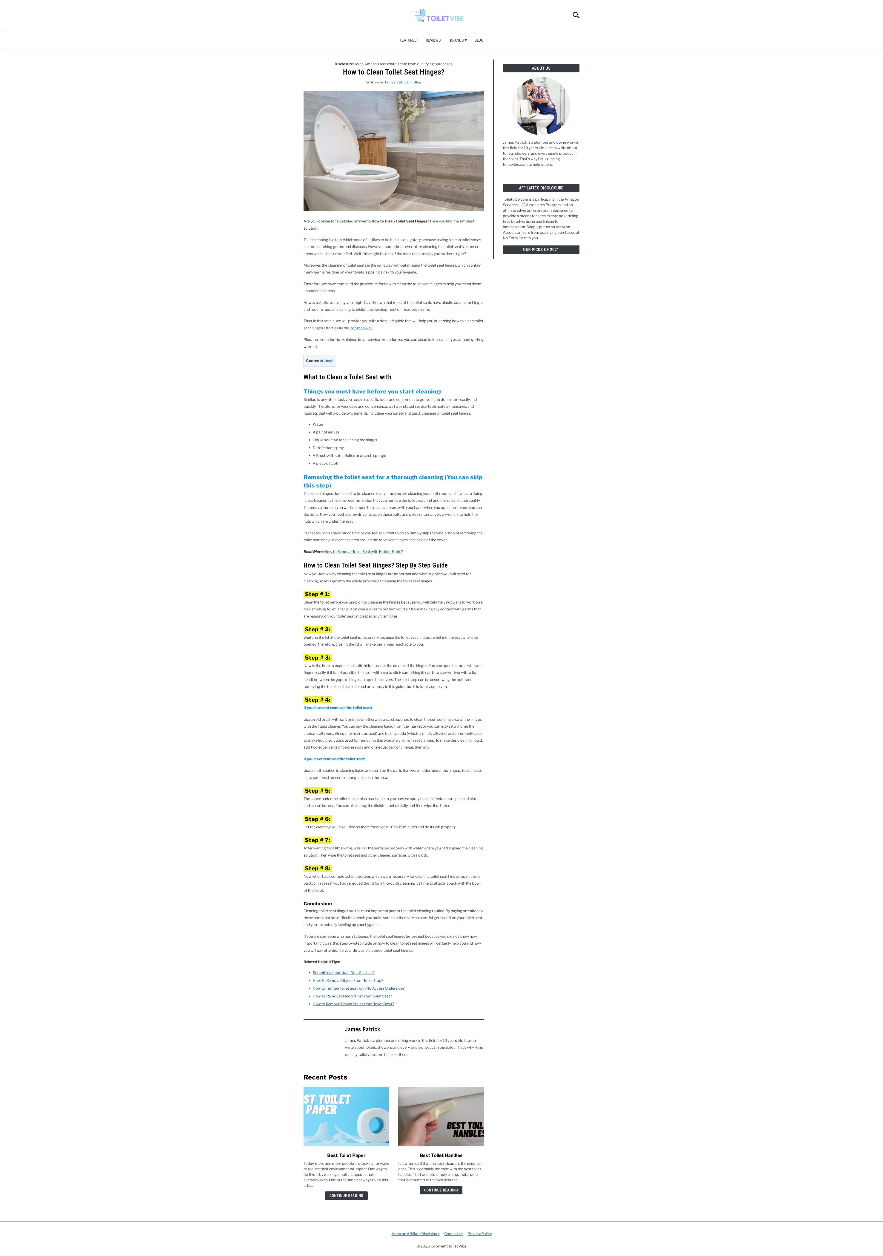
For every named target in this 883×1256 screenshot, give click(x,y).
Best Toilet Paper (346, 1155)
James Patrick (397, 82)
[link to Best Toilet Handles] (441, 1116)
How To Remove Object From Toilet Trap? (348, 980)
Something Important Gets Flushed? (344, 973)
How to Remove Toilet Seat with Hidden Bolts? (363, 552)
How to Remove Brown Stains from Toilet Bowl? (353, 1004)
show (328, 361)
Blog (479, 40)
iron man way (361, 328)
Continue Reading (346, 1195)
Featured (408, 40)
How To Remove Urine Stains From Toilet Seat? (352, 996)
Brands (457, 40)
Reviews (433, 40)
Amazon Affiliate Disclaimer (416, 1234)
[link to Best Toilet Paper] (346, 1116)
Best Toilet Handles (441, 1155)
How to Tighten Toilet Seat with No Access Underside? (358, 988)
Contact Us (453, 1234)
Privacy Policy (480, 1234)
